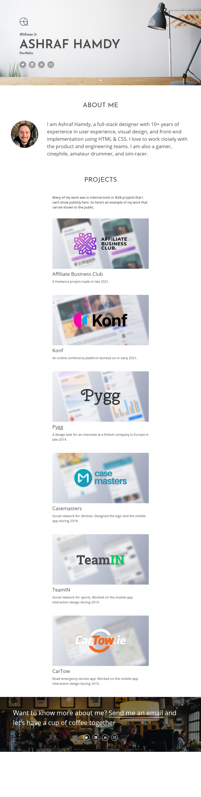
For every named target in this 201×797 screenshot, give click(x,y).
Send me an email (136, 712)
